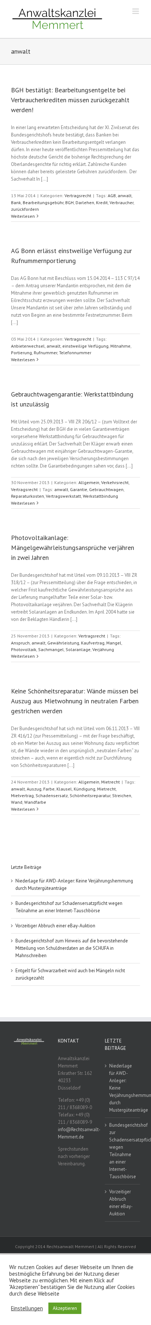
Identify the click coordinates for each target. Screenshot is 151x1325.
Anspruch (20, 643)
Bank (16, 202)
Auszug (34, 789)
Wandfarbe (35, 802)
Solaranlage (78, 649)
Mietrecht (110, 782)
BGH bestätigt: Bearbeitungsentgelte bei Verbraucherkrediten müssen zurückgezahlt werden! (70, 100)
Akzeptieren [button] (65, 1308)
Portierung (21, 352)
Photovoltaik (23, 649)
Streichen (121, 795)
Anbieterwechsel (28, 346)
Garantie (78, 489)
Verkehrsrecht (115, 482)
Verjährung (103, 649)
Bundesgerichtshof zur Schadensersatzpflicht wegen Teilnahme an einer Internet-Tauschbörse (122, 1151)
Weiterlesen (23, 216)
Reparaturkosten (27, 496)
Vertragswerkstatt (63, 496)
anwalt (125, 195)
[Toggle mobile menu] (136, 11)
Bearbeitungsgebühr (43, 202)
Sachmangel (51, 649)
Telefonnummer (75, 352)
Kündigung (84, 789)
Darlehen (85, 202)
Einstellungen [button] (27, 1308)
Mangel (113, 643)
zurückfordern (25, 209)
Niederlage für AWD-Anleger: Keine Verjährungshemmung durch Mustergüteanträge (122, 1088)
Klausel (64, 789)
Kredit (102, 202)
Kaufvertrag (92, 643)
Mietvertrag (22, 795)
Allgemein (88, 482)
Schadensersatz (52, 795)
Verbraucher (121, 202)
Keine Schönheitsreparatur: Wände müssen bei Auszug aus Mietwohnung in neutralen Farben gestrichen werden (75, 701)
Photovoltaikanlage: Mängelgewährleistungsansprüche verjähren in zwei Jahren (72, 547)
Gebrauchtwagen (106, 489)
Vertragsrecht (78, 195)
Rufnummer (45, 352)
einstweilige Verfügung (85, 346)
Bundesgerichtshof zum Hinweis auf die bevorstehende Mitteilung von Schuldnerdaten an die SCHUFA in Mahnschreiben (71, 948)
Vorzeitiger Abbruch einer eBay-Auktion (55, 926)
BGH (69, 202)
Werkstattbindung (100, 496)
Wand (16, 802)
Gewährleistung (63, 643)
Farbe (49, 789)
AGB (112, 195)
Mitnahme (120, 346)
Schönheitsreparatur (90, 795)
